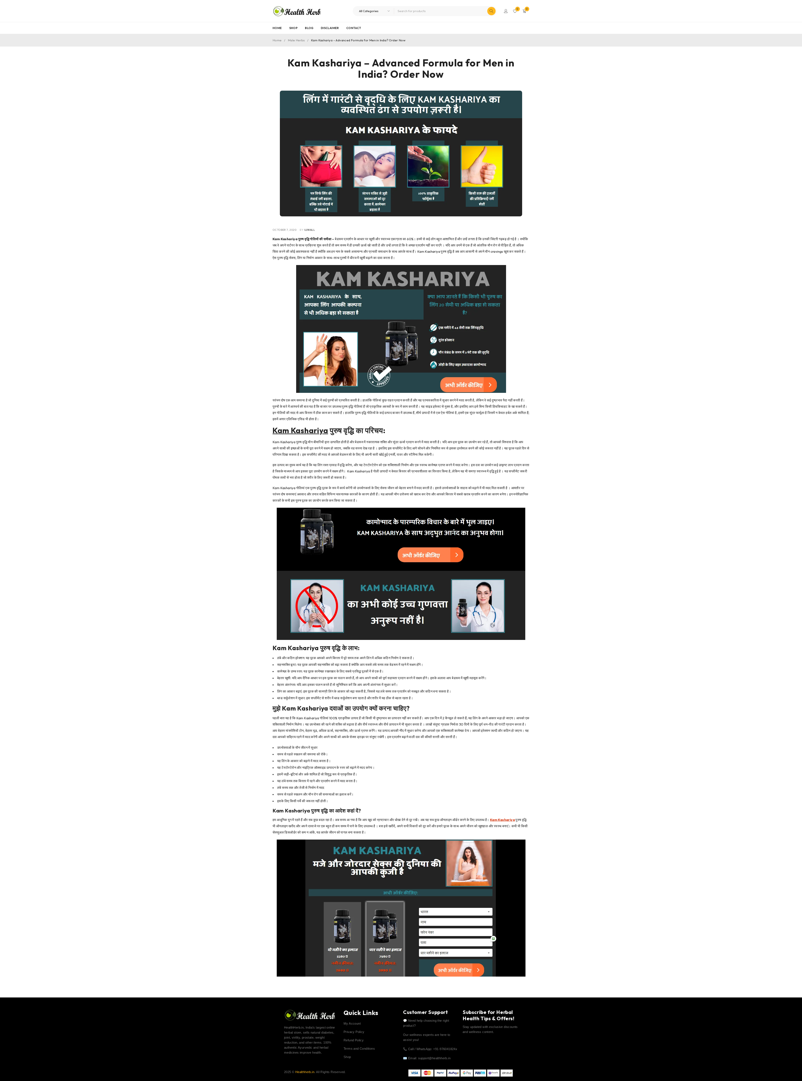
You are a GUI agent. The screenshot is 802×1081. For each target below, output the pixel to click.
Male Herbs (296, 40)
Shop (347, 1057)
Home (277, 40)
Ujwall (309, 229)
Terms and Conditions (359, 1048)
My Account (352, 1023)
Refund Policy (354, 1040)
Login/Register (505, 11)
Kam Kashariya (300, 430)
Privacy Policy (354, 1032)
